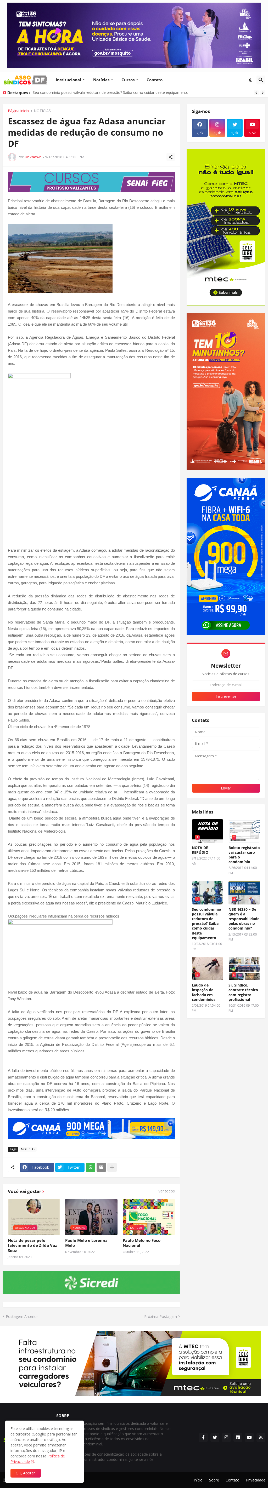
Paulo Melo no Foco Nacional (141, 1243)
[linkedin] (237, 1437)
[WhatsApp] (90, 1167)
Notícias (101, 79)
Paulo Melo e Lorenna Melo (86, 1243)
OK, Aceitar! (26, 1472)
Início (198, 1480)
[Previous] (256, 92)
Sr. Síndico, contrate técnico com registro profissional (243, 992)
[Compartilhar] (170, 157)
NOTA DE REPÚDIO (200, 850)
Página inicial (19, 111)
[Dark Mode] (250, 80)
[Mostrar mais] (112, 1167)
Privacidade (255, 1480)
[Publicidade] (91, 182)
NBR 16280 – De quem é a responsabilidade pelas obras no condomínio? (243, 919)
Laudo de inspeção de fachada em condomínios (203, 992)
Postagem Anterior (22, 1316)
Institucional (68, 79)
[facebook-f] (203, 1437)
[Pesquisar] (260, 80)
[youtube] (249, 1437)
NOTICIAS (42, 111)
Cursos (128, 79)
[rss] (260, 1437)
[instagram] (226, 1437)
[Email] (101, 1167)
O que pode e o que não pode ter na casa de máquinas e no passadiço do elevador (103, 92)
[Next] (262, 92)
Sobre (214, 1480)
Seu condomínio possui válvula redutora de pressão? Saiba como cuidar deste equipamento (206, 923)
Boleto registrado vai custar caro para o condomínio (244, 854)
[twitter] (214, 1437)
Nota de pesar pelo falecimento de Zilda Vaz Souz (32, 1245)
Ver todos (166, 1191)
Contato (155, 79)
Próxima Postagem (160, 1316)
